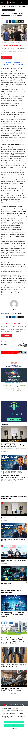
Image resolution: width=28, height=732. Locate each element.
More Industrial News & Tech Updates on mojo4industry (14, 497)
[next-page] (4, 485)
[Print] (22, 21)
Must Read (12, 10)
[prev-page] (2, 485)
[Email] (19, 21)
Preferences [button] (10, 717)
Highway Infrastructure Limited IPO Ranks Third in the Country (14, 665)
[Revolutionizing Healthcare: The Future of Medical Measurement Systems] (14, 603)
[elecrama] (14, 392)
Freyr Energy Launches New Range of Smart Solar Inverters (13, 445)
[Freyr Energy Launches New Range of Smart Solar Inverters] (14, 434)
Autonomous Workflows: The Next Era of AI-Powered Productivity (13, 689)
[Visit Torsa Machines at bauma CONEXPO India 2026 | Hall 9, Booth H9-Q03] (14, 573)
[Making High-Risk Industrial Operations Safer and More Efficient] (14, 462)
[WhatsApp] (16, 21)
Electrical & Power (4, 443)
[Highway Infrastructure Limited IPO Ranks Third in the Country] (14, 655)
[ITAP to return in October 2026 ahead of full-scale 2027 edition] (14, 552)
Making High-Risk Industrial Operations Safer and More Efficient (13, 476)
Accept (14, 721)
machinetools (7, 313)
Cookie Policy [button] (5, 716)
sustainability (20, 313)
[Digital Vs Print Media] (14, 353)
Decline (14, 725)
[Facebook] (7, 21)
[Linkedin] (13, 21)
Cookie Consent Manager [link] (7, 708)
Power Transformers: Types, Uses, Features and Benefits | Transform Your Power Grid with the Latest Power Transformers (13, 640)
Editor (14, 309)
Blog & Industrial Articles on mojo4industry (11, 591)
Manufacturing (5, 10)
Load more (13, 693)
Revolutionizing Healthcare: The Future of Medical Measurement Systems (13, 614)
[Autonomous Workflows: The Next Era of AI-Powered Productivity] (14, 678)
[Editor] (2, 18)
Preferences (14, 728)
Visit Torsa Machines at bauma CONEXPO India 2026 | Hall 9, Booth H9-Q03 (14, 583)
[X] (10, 21)
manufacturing (13, 313)
